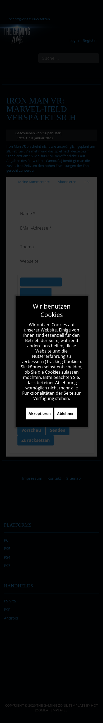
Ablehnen (65, 413)
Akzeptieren (40, 413)
